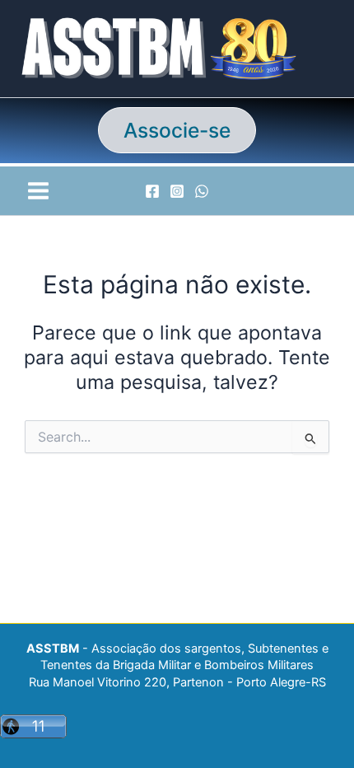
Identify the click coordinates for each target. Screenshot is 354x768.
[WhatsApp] (201, 191)
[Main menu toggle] (37, 190)
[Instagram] (177, 191)
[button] (177, 130)
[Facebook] (152, 191)
